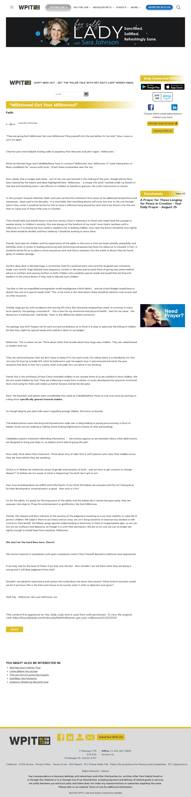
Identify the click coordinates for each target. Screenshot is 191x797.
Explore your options (161, 123)
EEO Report (75, 764)
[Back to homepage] (28, 741)
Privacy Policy (43, 764)
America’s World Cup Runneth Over (29, 681)
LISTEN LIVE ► (59, 7)
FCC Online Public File (96, 764)
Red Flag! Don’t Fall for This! (25, 667)
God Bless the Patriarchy (23, 678)
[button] (86, 94)
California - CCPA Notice (20, 764)
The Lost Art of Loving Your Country (29, 674)
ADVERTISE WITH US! (159, 7)
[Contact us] (89, 738)
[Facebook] (151, 107)
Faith (9, 112)
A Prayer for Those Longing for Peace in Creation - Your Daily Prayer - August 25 (161, 203)
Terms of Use (60, 764)
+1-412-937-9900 (120, 750)
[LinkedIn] (174, 107)
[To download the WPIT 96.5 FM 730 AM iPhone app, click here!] (174, 87)
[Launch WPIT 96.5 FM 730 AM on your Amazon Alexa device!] (163, 96)
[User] (79, 739)
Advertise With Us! (163, 131)
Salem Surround (90, 770)
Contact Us (107, 754)
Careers (105, 770)
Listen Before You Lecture (24, 671)
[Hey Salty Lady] (95, 32)
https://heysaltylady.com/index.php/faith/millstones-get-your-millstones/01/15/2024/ (64, 617)
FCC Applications (177, 764)
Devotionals (153, 194)
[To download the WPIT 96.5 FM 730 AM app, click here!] (151, 87)
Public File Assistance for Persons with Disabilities (138, 764)
